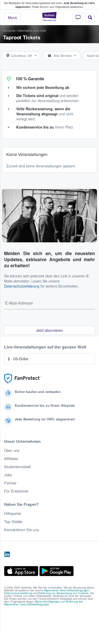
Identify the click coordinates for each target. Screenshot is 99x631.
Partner (10, 483)
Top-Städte (13, 521)
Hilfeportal (12, 513)
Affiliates (11, 458)
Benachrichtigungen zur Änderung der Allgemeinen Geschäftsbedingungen (43, 602)
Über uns (12, 450)
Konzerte (9, 30)
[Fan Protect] (22, 378)
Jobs (8, 475)
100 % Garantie (29, 79)
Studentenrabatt (17, 467)
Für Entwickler (16, 491)
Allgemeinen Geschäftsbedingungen (66, 590)
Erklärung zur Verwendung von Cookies (63, 593)
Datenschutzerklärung (21, 286)
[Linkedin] (7, 554)
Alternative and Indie (32, 30)
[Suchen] (90, 17)
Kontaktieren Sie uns (21, 530)
